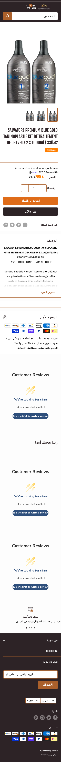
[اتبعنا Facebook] (55, 717)
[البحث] (7, 16)
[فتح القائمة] (52, 7)
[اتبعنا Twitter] (48, 717)
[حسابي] (34, 7)
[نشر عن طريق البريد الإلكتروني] (5, 224)
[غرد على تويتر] (12, 224)
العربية (45, 700)
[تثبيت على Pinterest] (18, 224)
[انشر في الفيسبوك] (25, 224)
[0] (28, 7)
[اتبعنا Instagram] (42, 717)
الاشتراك (48, 685)
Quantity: (51, 188)
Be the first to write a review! (30, 416)
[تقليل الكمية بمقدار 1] (42, 188)
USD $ (30, 700)
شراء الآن (30, 211)
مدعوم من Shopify (49, 754)
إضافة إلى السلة (31, 201)
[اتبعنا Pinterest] (36, 717)
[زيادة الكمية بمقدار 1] (24, 188)
